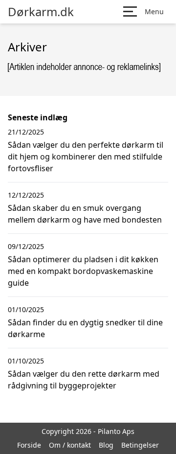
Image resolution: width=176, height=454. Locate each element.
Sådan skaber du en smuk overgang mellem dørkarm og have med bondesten (85, 214)
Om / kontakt (70, 445)
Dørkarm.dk (41, 12)
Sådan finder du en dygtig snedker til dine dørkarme (85, 328)
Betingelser (140, 445)
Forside (29, 445)
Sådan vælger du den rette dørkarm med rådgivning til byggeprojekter (83, 379)
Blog (106, 445)
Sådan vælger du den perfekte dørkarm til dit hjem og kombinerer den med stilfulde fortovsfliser (85, 156)
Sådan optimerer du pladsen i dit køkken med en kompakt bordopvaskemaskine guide (83, 271)
